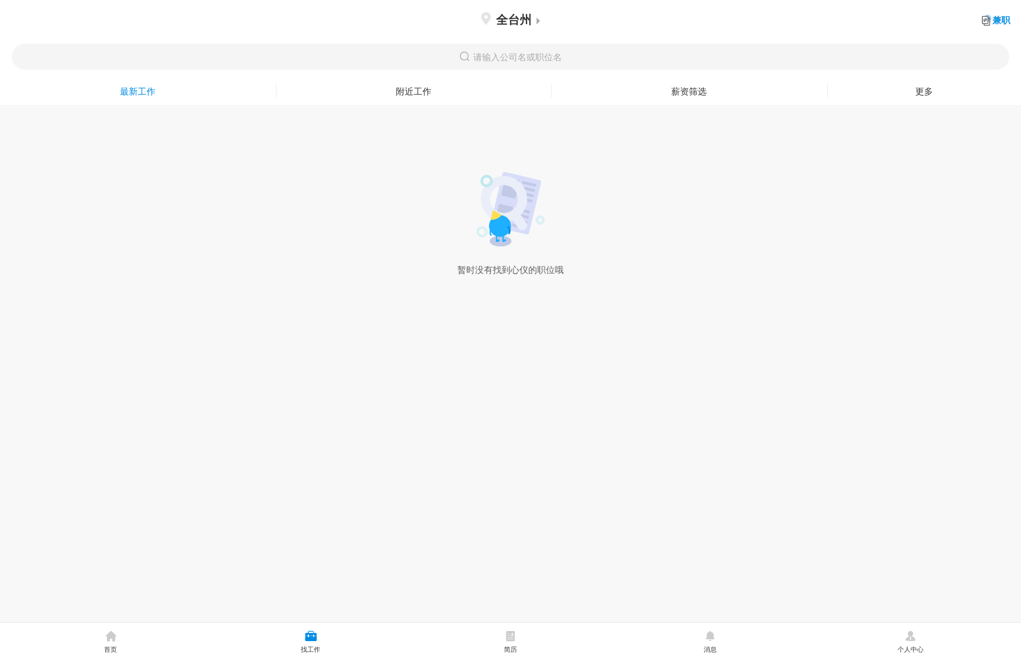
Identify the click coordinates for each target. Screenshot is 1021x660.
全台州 (514, 18)
